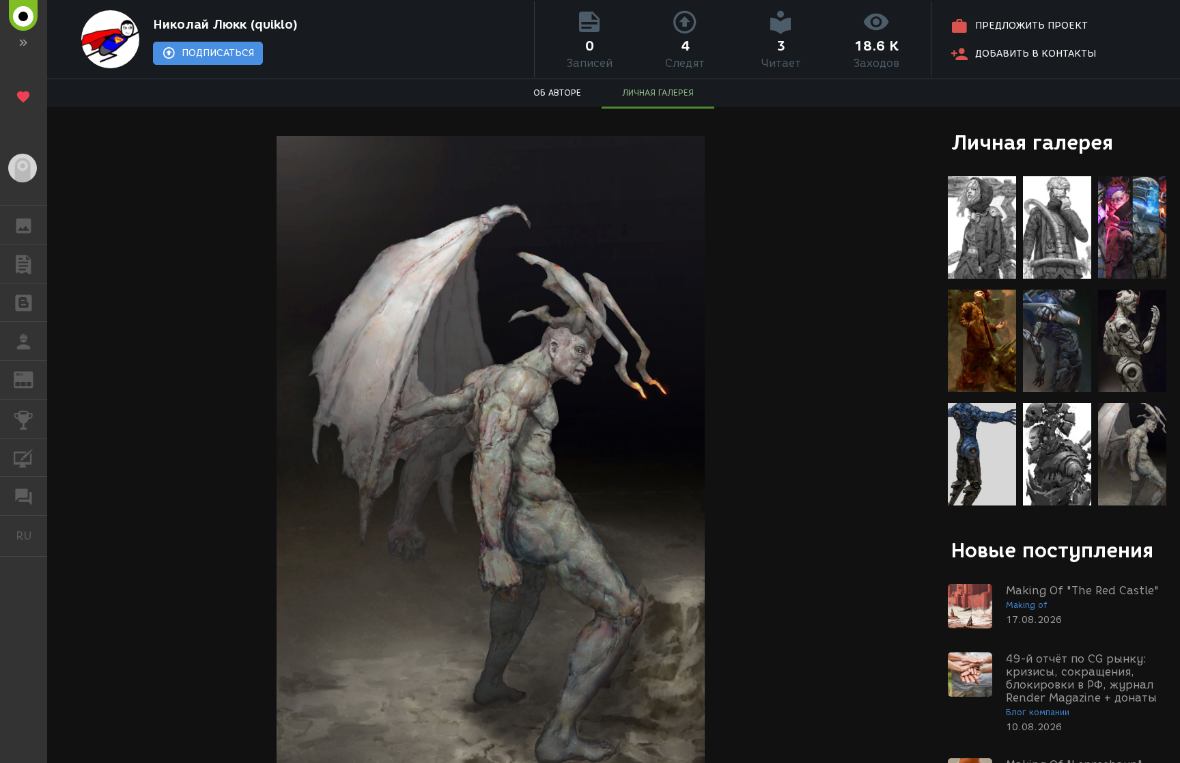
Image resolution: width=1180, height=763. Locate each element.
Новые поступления (1052, 550)
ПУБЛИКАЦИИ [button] (23, 264)
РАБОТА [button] (23, 341)
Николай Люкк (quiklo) (225, 24)
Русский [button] (31, 535)
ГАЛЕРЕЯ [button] (23, 225)
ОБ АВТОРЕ (557, 92)
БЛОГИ (23, 302)
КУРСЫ (23, 458)
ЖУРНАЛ (31, 378)
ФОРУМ (23, 496)
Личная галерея (1032, 142)
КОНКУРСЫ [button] (23, 419)
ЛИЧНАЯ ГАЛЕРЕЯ (658, 92)
